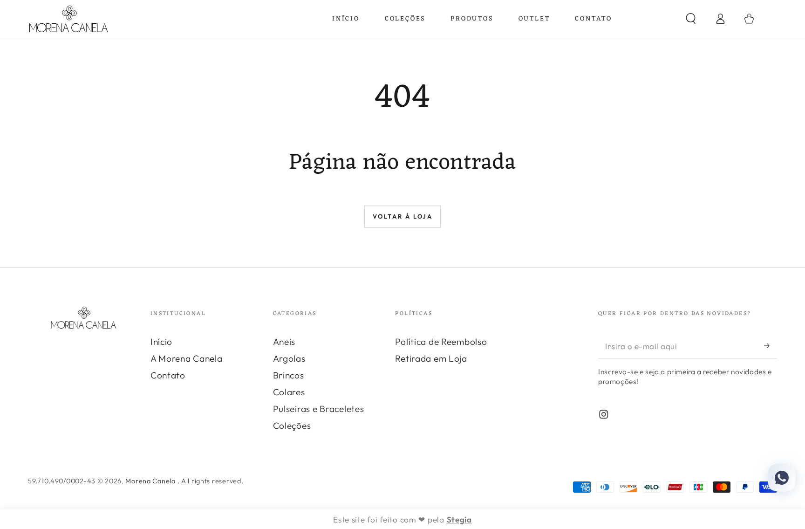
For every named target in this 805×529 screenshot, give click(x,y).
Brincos (288, 375)
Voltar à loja (403, 216)
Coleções (292, 425)
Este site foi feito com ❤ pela (402, 519)
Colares (289, 392)
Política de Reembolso (441, 341)
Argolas (289, 358)
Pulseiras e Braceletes (318, 408)
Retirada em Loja (431, 358)
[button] (690, 19)
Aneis (284, 341)
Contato (167, 375)
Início (161, 341)
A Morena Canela (186, 358)
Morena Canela (151, 481)
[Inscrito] (770, 345)
